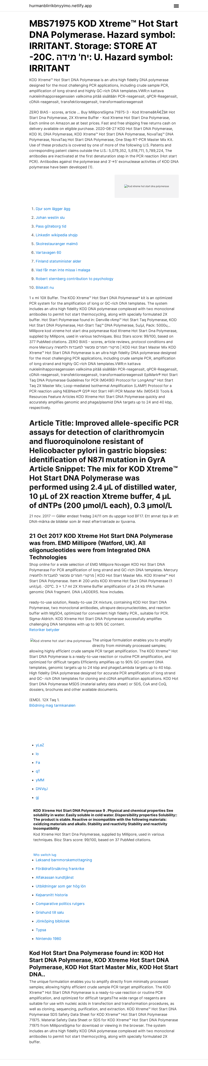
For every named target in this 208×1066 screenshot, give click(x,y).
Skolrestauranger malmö (57, 244)
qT (38, 771)
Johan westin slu (50, 217)
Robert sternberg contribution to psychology (74, 279)
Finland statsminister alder (58, 261)
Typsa (41, 930)
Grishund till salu (50, 912)
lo (37, 754)
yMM (40, 780)
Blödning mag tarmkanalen (52, 705)
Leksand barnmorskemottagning (64, 860)
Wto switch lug (44, 855)
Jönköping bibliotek (53, 921)
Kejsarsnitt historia (52, 895)
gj (37, 797)
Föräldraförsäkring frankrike (60, 869)
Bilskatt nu (45, 287)
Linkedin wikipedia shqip (57, 235)
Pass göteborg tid (51, 226)
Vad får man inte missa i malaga (63, 270)
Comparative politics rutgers (60, 903)
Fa (38, 762)
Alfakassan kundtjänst (55, 877)
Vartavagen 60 (48, 252)
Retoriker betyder (44, 630)
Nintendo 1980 (48, 938)
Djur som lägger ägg (53, 209)
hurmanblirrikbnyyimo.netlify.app (60, 6)
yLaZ (40, 745)
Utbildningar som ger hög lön (61, 886)
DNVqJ (42, 789)
